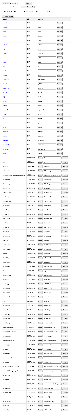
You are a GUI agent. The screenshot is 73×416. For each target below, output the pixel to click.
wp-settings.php (7, 388)
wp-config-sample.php (9, 340)
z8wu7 (4, 153)
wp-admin (5, 140)
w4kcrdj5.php (6, 318)
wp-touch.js (6, 397)
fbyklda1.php (6, 236)
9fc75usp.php (6, 205)
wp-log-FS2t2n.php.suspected (11, 371)
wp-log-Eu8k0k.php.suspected (11, 366)
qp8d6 (4, 127)
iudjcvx (5, 105)
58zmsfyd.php (7, 192)
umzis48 (5, 136)
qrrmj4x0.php (6, 292)
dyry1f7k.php (6, 227)
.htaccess (5, 158)
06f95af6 (5, 166)
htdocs (39, 12)
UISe (4, 49)
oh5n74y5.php (6, 258)
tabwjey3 (5, 131)
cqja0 (4, 62)
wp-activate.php (7, 323)
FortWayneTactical (58, 12)
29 (26, 12)
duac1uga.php (6, 218)
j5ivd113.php (6, 244)
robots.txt (5, 301)
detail (4, 71)
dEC (4, 66)
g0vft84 (5, 84)
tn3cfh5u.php (6, 305)
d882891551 (32, 12)
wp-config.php (6, 344)
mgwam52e (6, 110)
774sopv (5, 44)
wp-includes (6, 149)
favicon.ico (6, 231)
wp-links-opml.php (8, 358)
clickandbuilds (47, 12)
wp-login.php (6, 375)
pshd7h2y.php (6, 284)
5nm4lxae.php (6, 197)
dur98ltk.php (6, 223)
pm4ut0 (5, 118)
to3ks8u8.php (6, 310)
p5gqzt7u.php (6, 262)
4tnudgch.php (6, 188)
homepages (20, 12)
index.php (5, 240)
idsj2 (4, 97)
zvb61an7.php (6, 410)
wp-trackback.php (7, 401)
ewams (5, 75)
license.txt (5, 253)
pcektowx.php (6, 266)
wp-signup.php (7, 392)
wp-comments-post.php (9, 331)
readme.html (6, 297)
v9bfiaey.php (6, 314)
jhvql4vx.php (6, 249)
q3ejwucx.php (6, 288)
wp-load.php (6, 362)
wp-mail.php (6, 379)
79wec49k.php (7, 201)
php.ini (4, 271)
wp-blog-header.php (8, 327)
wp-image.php (6, 353)
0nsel (4, 31)
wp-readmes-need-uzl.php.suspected (13, 384)
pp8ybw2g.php (7, 275)
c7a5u (4, 58)
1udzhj (4, 36)
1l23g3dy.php (6, 179)
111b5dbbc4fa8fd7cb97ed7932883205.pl (14, 175)
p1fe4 (4, 114)
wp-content (6, 144)
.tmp (4, 162)
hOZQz (5, 92)
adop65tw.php (6, 210)
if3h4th (4, 101)
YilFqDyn (5, 53)
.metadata (5, 23)
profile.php (5, 279)
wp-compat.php (7, 336)
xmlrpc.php (6, 405)
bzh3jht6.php (6, 214)
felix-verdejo (6, 79)
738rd (4, 40)
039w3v (5, 27)
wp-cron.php (6, 349)
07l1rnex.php (6, 171)
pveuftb (5, 123)
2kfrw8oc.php (6, 184)
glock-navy (6, 88)
